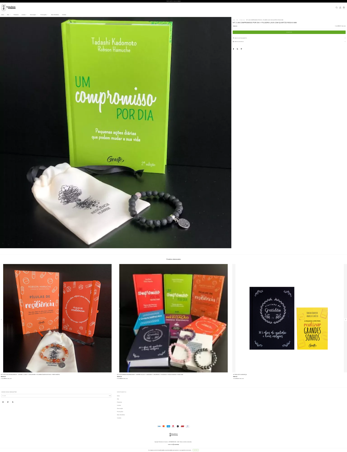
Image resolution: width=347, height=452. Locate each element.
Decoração (33, 14)
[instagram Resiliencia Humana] (3, 402)
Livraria (24, 14)
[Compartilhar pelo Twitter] (237, 49)
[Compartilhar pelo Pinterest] (241, 49)
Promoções (43, 14)
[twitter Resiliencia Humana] (12, 402)
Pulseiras (16, 14)
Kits (8, 14)
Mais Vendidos (55, 14)
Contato (64, 14)
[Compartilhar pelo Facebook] (233, 49)
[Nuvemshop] (173, 444)
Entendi (196, 450)
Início (2, 14)
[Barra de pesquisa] (337, 7)
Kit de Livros (242, 20)
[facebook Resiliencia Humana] (8, 402)
